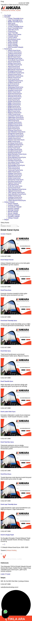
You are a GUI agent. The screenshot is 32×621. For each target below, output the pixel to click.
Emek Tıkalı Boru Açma (7, 442)
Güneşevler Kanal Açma (15, 133)
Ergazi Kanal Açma (14, 128)
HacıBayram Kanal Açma (16, 135)
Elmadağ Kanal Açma (15, 71)
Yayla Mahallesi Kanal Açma (17, 194)
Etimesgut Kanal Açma (15, 58)
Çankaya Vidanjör (13, 205)
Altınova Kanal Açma (14, 95)
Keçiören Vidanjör (13, 208)
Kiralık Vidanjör (13, 44)
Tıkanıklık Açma (13, 25)
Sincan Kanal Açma (14, 61)
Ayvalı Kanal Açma (14, 100)
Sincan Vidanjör (13, 213)
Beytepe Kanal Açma (14, 109)
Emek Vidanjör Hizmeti (7, 259)
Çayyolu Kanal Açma (14, 74)
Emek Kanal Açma (13, 127)
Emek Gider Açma (6, 351)
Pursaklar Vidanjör (14, 216)
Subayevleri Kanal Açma (15, 179)
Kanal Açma (8, 49)
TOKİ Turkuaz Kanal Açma (16, 192)
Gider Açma (11, 23)
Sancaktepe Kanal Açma (15, 162)
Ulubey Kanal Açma (14, 178)
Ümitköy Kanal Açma (14, 82)
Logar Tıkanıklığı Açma (15, 20)
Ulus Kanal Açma (13, 184)
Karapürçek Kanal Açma (15, 144)
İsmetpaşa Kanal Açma (15, 143)
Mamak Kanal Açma (14, 57)
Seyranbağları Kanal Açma (16, 165)
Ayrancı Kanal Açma (14, 98)
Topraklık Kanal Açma (15, 199)
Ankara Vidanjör (9, 202)
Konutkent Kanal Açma (15, 151)
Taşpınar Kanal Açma (14, 183)
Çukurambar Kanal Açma (16, 119)
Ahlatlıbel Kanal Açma (15, 90)
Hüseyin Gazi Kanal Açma (16, 140)
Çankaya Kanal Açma (15, 53)
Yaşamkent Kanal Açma (15, 80)
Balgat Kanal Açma (14, 106)
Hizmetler (7, 17)
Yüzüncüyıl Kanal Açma (15, 170)
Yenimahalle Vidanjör (14, 207)
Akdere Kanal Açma (14, 92)
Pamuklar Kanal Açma (15, 160)
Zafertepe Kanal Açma (15, 175)
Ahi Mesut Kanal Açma (15, 88)
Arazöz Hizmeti (12, 42)
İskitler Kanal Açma (14, 141)
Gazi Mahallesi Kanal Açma (16, 132)
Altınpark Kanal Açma (14, 96)
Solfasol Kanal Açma (14, 176)
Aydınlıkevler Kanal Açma (16, 73)
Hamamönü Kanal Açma (15, 136)
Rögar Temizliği (13, 41)
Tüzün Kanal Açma (14, 168)
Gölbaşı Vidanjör (13, 218)
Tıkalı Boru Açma (13, 29)
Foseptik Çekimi (13, 36)
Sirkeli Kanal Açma (14, 167)
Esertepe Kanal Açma (15, 122)
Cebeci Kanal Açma (14, 114)
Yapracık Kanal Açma (14, 191)
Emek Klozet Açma (6, 474)
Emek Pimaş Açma (6, 290)
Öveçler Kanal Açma (14, 159)
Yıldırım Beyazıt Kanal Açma (17, 200)
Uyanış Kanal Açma (14, 187)
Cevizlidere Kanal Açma (15, 116)
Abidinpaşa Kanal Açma (15, 87)
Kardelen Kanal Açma (15, 146)
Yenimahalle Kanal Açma (16, 60)
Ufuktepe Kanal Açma (15, 173)
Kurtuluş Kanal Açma (14, 152)
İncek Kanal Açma (13, 79)
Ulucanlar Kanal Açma (15, 181)
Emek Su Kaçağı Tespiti (7, 534)
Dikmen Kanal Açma (14, 77)
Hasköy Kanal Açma (14, 138)
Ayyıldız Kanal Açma (14, 101)
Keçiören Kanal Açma (15, 52)
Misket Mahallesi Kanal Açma (17, 154)
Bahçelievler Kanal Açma (16, 69)
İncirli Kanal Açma (13, 84)
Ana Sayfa (7, 15)
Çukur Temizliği (13, 33)
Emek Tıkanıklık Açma (7, 381)
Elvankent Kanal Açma (15, 125)
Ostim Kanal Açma (13, 155)
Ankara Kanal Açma (14, 50)
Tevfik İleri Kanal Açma (15, 186)
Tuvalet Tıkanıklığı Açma (15, 26)
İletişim (6, 219)
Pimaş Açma (12, 31)
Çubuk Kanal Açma (14, 68)
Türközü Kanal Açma (14, 195)
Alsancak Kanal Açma (15, 93)
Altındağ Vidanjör (13, 210)
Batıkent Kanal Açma (14, 108)
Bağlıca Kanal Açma (14, 103)
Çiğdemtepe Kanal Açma (16, 117)
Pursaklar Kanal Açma (15, 65)
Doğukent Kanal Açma (15, 124)
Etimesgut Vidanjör (14, 215)
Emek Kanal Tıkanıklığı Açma (9, 320)
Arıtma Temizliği (13, 45)
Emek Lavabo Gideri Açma (8, 411)
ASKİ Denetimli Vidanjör (15, 47)
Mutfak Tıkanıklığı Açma (15, 21)
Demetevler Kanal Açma (15, 76)
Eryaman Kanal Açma (15, 130)
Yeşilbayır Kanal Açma (15, 197)
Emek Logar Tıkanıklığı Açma (9, 504)
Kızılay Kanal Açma (14, 148)
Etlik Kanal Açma (13, 85)
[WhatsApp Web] (5, 613)
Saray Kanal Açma (14, 163)
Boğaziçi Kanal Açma (14, 112)
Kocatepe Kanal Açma (15, 149)
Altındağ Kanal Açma (14, 55)
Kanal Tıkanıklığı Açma (15, 28)
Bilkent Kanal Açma (14, 111)
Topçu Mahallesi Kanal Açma (17, 189)
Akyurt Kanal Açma (14, 66)
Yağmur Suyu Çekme (14, 34)
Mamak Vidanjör (13, 211)
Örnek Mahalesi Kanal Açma (17, 157)
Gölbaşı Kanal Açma (14, 63)
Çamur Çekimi (12, 37)
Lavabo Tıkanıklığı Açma (15, 18)
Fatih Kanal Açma (13, 120)
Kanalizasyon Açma (14, 39)
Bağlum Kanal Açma (14, 104)
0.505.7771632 (5, 574)
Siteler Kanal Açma (14, 171)
